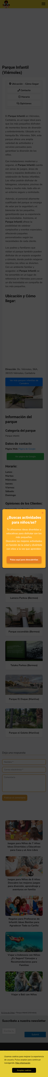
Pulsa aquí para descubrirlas (24, 559)
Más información (22, 1063)
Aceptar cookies (24, 1070)
